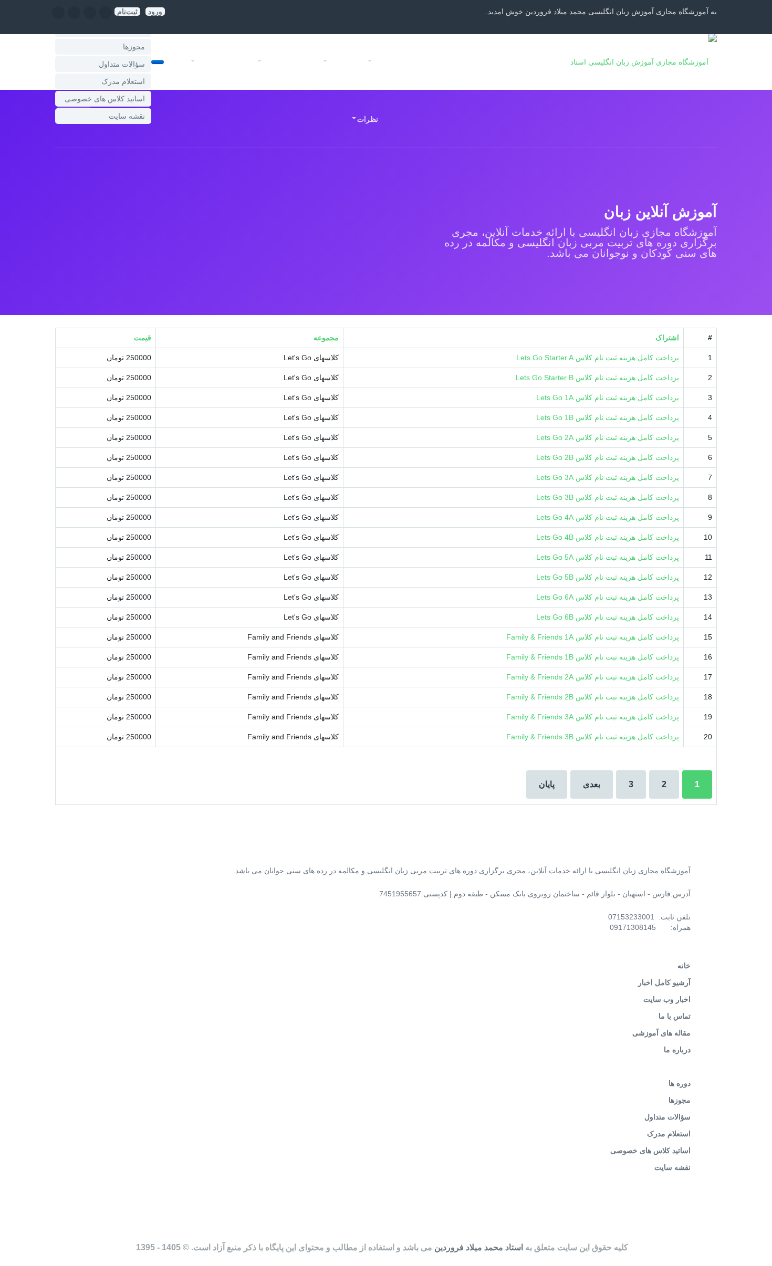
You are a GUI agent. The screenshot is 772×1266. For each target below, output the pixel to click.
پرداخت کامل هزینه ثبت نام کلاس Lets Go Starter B (597, 377)
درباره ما (677, 1049)
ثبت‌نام (127, 11)
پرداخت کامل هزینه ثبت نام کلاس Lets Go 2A (607, 437)
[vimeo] (74, 16)
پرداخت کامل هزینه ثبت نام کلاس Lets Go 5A (607, 557)
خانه (532, 62)
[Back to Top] (750, 1233)
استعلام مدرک (123, 81)
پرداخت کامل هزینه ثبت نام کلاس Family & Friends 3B (592, 737)
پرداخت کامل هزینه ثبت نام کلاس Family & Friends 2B (592, 697)
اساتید (423, 62)
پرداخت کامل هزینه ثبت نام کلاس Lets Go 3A (607, 477)
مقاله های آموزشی (661, 1033)
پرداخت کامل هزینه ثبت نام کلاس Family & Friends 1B (592, 657)
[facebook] (105, 16)
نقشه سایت (127, 116)
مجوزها (134, 47)
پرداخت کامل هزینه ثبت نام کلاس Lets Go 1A (607, 397)
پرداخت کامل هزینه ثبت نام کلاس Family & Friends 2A (592, 677)
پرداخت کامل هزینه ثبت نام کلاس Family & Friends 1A (592, 637)
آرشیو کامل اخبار (664, 982)
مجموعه (326, 337)
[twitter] (90, 16)
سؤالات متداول (122, 64)
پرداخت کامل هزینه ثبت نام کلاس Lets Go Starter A (597, 357)
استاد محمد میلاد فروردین (478, 1247)
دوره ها (680, 1083)
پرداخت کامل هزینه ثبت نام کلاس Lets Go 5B (607, 577)
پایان (547, 784)
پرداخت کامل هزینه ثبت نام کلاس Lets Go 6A (607, 597)
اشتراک (667, 337)
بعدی (591, 784)
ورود (155, 11)
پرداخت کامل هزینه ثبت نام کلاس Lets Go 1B (607, 417)
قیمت (142, 337)
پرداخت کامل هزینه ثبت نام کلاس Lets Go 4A (607, 517)
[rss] (58, 16)
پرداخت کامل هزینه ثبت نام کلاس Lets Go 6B (607, 617)
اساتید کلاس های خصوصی (105, 99)
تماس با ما (675, 1016)
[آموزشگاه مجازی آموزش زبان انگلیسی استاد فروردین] (637, 62)
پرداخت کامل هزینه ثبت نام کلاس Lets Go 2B (607, 457)
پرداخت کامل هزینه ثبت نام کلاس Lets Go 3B (607, 497)
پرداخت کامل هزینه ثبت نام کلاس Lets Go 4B (607, 537)
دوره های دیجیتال (479, 62)
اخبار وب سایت (667, 999)
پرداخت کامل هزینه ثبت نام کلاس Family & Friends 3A (592, 717)
